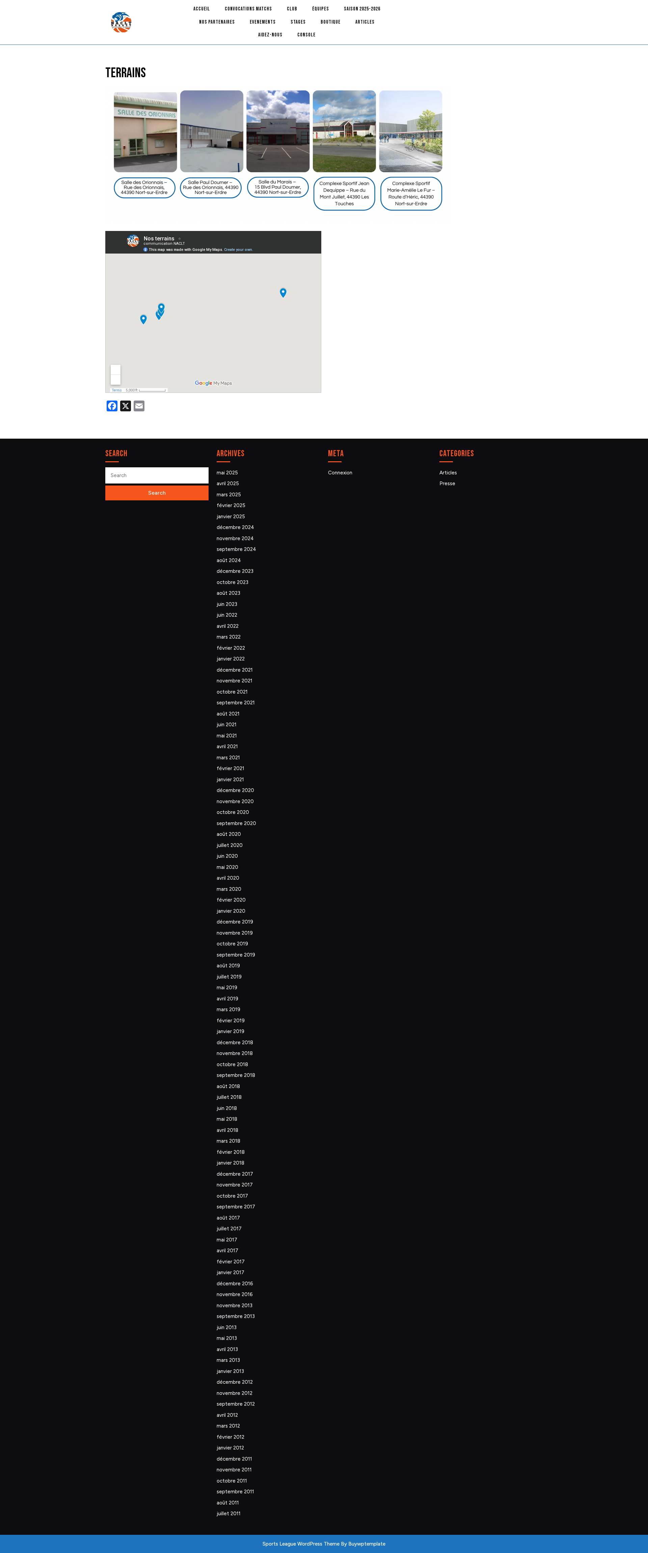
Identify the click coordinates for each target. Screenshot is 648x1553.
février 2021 (230, 768)
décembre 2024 (235, 527)
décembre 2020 (235, 790)
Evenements (263, 22)
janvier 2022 (231, 659)
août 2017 (228, 1218)
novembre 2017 (235, 1185)
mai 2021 (227, 736)
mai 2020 (227, 867)
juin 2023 (227, 604)
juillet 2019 (229, 977)
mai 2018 (227, 1119)
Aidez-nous (270, 35)
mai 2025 (227, 473)
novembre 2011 (234, 1470)
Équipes (320, 9)
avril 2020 (228, 878)
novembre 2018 (235, 1053)
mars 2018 (228, 1141)
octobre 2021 (232, 692)
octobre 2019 (232, 944)
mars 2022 (229, 637)
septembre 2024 (236, 549)
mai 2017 (227, 1240)
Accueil (201, 9)
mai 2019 (227, 988)
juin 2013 (227, 1327)
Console (306, 35)
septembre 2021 (236, 703)
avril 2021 (227, 746)
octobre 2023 (232, 582)
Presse (447, 483)
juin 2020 (227, 856)
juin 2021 (227, 725)
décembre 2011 (234, 1459)
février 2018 (231, 1152)
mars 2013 (228, 1360)
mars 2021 (228, 758)
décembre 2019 (235, 922)
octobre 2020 (233, 812)
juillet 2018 (229, 1097)
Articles (365, 22)
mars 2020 (229, 889)
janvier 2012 (230, 1448)
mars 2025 (229, 495)
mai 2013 (227, 1338)
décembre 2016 (235, 1284)
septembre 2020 (236, 823)
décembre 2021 (235, 670)
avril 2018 (227, 1130)
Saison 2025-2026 (362, 9)
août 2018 (228, 1086)
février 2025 (231, 505)
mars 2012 (228, 1426)
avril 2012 (227, 1415)
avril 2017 (227, 1251)
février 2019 (231, 1021)
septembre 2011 (235, 1492)
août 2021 (228, 714)
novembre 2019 (235, 933)
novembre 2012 (234, 1393)
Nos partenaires (217, 22)
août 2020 (229, 834)
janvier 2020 (231, 911)
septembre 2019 (236, 955)
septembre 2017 (236, 1207)
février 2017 (231, 1262)
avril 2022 (228, 626)
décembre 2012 (235, 1382)
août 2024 (229, 560)
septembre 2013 (236, 1316)
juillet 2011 (229, 1514)
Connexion (340, 473)
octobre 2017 (232, 1196)
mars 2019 (228, 1009)
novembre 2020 (235, 801)
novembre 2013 (234, 1305)
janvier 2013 (230, 1371)
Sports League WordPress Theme (301, 1544)
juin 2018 (227, 1108)
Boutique (331, 22)
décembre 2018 (235, 1042)
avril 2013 (227, 1349)
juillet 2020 (230, 845)
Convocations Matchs (248, 9)
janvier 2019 (230, 1031)
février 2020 (231, 900)
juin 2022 (227, 615)
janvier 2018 (230, 1163)
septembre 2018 (236, 1075)
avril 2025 (228, 483)
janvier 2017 (230, 1272)
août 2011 (228, 1503)
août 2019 (228, 966)
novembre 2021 (234, 681)
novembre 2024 (235, 538)
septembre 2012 (236, 1404)
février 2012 (230, 1437)
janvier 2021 (230, 779)
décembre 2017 (235, 1174)
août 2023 (228, 593)
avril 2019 (227, 999)
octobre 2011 (232, 1481)
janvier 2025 (231, 517)
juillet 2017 (229, 1229)
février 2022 (231, 648)
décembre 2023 (235, 571)
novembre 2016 (235, 1294)
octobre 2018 (232, 1064)
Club (292, 9)
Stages (298, 22)
